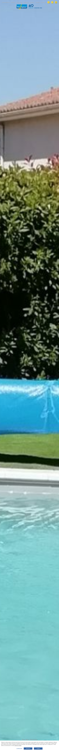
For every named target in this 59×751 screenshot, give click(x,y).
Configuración (19, 748)
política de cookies (18, 745)
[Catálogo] (56, 2)
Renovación (19, 2)
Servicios (32, 2)
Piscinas (13, 2)
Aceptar (38, 748)
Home (23, 739)
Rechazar (28, 748)
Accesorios (26, 2)
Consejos (37, 2)
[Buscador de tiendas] (52, 2)
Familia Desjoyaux (6, 2)
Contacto (43, 2)
